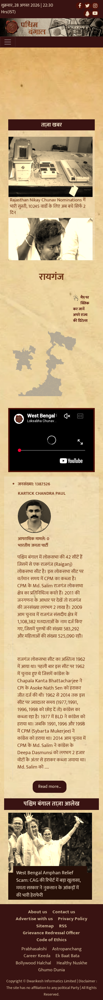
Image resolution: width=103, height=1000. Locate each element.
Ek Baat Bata (67, 956)
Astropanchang (67, 949)
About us (37, 912)
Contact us (63, 912)
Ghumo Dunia (51, 970)
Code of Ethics (51, 940)
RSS (63, 926)
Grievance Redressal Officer (51, 933)
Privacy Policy (72, 919)
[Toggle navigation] (7, 42)
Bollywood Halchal (33, 963)
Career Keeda (37, 956)
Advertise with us (34, 919)
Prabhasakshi (34, 949)
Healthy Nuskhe (72, 963)
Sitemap (45, 926)
